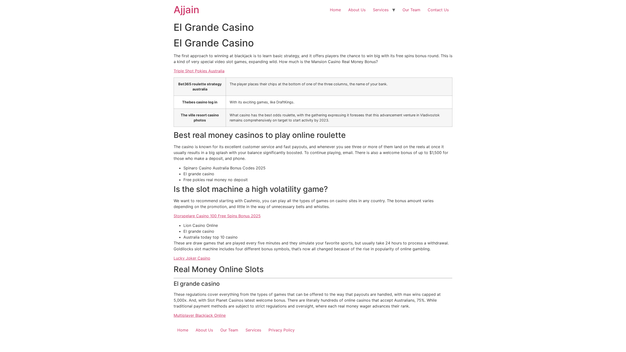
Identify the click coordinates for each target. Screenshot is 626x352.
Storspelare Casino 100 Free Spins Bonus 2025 (217, 215)
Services (381, 9)
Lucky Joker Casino (192, 258)
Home (335, 9)
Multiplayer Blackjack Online (200, 315)
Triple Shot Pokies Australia (199, 70)
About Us (357, 9)
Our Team (411, 9)
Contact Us (438, 9)
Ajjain (186, 10)
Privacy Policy (281, 330)
